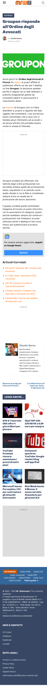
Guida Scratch (15, 580)
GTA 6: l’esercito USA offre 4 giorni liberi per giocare (12, 425)
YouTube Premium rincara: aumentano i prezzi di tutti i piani (11, 457)
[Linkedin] (11, 46)
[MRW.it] (23, 3)
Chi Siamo (7, 632)
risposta (10, 107)
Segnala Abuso (9, 671)
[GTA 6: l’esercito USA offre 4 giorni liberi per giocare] (12, 410)
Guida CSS (38, 571)
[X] (5, 46)
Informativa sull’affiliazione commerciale (20, 675)
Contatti (6, 644)
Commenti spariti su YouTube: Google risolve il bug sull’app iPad (34, 456)
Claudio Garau (16, 38)
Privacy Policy (8, 663)
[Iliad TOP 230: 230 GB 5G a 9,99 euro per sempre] (34, 410)
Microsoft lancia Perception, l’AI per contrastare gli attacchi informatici (12, 492)
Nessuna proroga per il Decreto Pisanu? (12, 384)
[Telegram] (23, 46)
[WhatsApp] (17, 46)
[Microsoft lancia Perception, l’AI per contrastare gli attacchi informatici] (12, 476)
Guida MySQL (10, 578)
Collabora (7, 636)
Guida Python (24, 578)
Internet (8, 15)
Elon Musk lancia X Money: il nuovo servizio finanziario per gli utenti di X (34, 492)
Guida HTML (25, 571)
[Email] (29, 46)
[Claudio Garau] (5, 38)
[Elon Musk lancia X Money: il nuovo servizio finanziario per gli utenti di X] (34, 476)
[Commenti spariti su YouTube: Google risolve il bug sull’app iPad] (34, 440)
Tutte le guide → (31, 580)
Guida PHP (32, 575)
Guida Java (38, 578)
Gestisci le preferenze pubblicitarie (17, 616)
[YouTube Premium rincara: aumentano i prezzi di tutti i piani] (12, 440)
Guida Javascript (17, 575)
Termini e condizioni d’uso (14, 660)
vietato (17, 82)
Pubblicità (7, 640)
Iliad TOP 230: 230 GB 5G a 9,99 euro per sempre (34, 423)
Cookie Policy (8, 667)
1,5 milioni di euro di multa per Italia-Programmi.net (35, 385)
